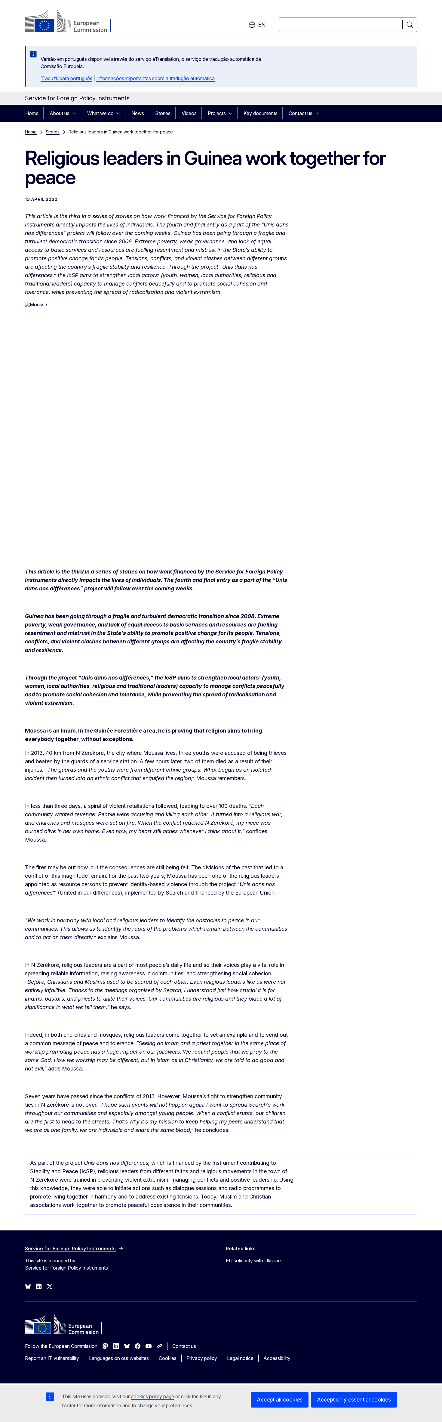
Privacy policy (201, 1358)
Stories (162, 113)
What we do (100, 113)
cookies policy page (152, 1396)
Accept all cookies (279, 1399)
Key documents (261, 113)
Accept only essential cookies (354, 1399)
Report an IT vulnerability (52, 1358)
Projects (217, 113)
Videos (189, 113)
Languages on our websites (119, 1358)
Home (31, 113)
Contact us (300, 113)
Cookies (167, 1358)
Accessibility (276, 1358)
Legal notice (240, 1358)
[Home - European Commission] (73, 22)
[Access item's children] (76, 113)
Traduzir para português (66, 78)
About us (59, 113)
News (137, 113)
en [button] (262, 24)
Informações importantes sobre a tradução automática (155, 78)
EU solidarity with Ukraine (253, 1261)
